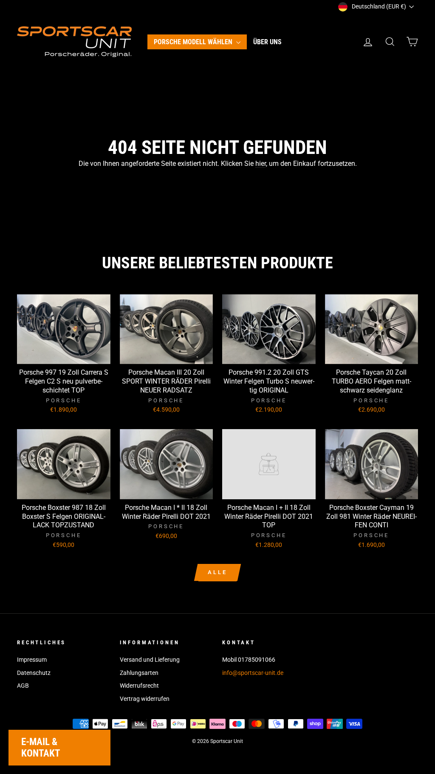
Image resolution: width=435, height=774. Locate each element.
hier (260, 163)
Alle (217, 572)
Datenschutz (34, 672)
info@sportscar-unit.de (252, 672)
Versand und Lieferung (150, 659)
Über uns (267, 42)
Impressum (32, 659)
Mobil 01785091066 (248, 659)
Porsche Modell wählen (194, 42)
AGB (23, 685)
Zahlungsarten (139, 672)
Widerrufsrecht (139, 685)
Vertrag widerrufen (144, 698)
